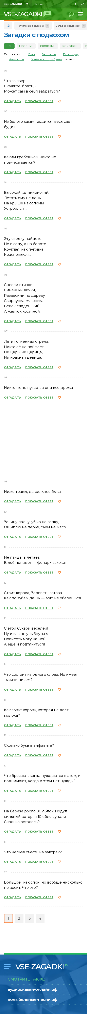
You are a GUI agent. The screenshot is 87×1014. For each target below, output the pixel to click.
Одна (31, 54)
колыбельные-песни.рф (32, 999)
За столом (49, 54)
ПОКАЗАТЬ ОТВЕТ (39, 101)
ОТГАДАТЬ (12, 101)
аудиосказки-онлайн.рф (32, 989)
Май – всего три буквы (46, 59)
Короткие (70, 46)
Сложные (47, 46)
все (9, 46)
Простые (26, 46)
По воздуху (71, 54)
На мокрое (16, 59)
